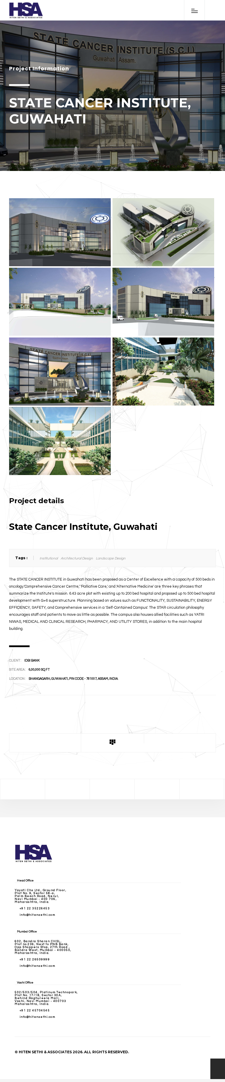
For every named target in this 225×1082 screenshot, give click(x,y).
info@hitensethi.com (37, 914)
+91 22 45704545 (35, 1010)
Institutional (49, 558)
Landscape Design (110, 558)
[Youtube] (202, 789)
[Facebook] (23, 789)
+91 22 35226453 (35, 908)
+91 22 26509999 (35, 959)
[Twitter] (67, 789)
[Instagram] (112, 789)
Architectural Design (77, 558)
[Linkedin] (157, 789)
